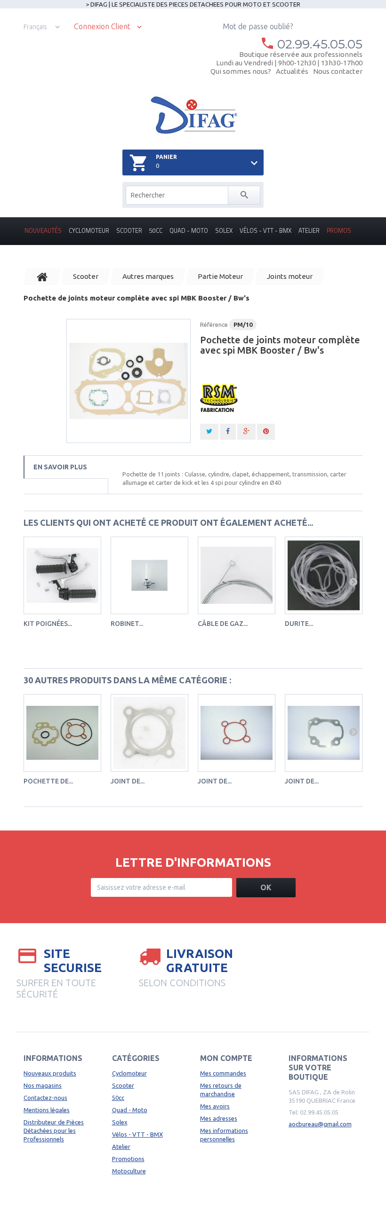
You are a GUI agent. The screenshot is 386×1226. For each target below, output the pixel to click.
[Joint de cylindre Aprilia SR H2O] (323, 733)
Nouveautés (43, 230)
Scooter (129, 230)
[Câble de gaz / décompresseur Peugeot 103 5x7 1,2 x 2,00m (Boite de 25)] (236, 575)
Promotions (128, 1158)
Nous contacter (337, 71)
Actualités (292, 71)
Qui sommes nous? (240, 71)
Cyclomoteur (89, 230)
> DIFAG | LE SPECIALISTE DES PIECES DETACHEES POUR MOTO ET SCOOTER (193, 4)
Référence (214, 324)
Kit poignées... (48, 623)
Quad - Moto (188, 230)
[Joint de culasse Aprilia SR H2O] (236, 733)
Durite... (299, 623)
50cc (155, 230)
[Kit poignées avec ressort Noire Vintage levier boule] (62, 575)
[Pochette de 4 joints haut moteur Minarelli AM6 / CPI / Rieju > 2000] (62, 733)
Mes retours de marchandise (220, 1089)
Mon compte (226, 1058)
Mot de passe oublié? (258, 26)
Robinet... (127, 623)
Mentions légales (47, 1110)
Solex (224, 230)
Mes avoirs (215, 1106)
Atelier (309, 230)
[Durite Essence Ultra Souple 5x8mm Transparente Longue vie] (323, 575)
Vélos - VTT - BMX (265, 230)
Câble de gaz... (223, 623)
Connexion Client (102, 27)
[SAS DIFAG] (193, 115)
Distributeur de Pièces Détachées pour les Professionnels (54, 1130)
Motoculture (129, 1171)
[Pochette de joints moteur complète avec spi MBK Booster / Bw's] (128, 381)
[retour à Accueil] (42, 276)
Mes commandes (223, 1073)
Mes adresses (218, 1118)
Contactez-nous (45, 1097)
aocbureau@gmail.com (320, 1124)
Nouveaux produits (50, 1073)
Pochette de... (48, 781)
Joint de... (128, 781)
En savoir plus (60, 467)
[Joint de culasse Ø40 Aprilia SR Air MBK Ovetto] (149, 733)
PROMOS (339, 230)
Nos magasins (43, 1085)
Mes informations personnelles (224, 1134)
